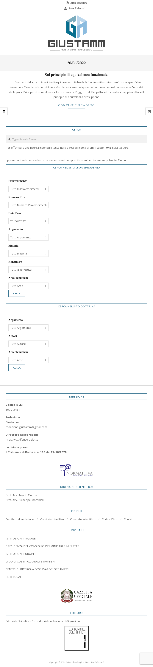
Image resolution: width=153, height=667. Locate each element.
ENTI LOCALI (14, 577)
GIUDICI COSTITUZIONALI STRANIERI (30, 561)
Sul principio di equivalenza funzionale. (76, 74)
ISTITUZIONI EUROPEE (21, 554)
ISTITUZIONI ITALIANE (21, 538)
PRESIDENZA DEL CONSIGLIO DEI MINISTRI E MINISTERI (43, 546)
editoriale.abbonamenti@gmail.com (60, 621)
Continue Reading (76, 105)
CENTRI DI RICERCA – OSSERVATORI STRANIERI (37, 569)
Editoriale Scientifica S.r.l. (22, 621)
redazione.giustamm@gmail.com (26, 427)
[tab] (76, 546)
